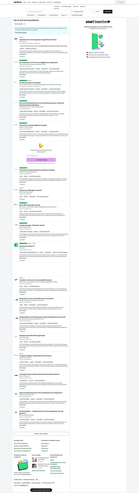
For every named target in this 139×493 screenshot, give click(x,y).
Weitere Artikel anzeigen (38, 470)
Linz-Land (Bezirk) (40, 46)
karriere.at (53, 457)
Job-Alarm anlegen (42, 160)
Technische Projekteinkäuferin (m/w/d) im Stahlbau (37, 170)
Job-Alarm (75, 6)
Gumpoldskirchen (33, 20)
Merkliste (82, 6)
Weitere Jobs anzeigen (41, 433)
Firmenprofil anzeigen (20, 32)
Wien (21, 176)
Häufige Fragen (18, 479)
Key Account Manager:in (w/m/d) (30, 190)
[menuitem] (32, 15)
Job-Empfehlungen (66, 6)
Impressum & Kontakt (29, 479)
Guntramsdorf (24, 380)
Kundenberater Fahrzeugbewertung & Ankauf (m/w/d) (37, 40)
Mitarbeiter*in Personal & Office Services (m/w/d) (36, 298)
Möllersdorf (44, 446)
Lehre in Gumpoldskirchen (21, 443)
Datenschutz (17, 482)
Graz (31, 46)
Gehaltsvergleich (26, 474)
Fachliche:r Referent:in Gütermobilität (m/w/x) (35, 280)
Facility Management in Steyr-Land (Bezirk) (58, 463)
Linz (34, 46)
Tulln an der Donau (25, 46)
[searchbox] (41, 156)
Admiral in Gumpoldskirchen (21, 446)
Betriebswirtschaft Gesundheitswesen (55, 467)
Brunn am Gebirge (24, 399)
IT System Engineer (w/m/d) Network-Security (35, 356)
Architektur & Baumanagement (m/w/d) (33, 125)
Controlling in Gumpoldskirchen (22, 450)
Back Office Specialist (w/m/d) (29, 205)
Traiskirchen (44, 450)
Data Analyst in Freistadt (57, 473)
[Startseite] (18, 2)
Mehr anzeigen (22, 54)
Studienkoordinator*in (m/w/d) (29, 83)
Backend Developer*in (27, 246)
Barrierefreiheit (26, 482)
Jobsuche (56, 6)
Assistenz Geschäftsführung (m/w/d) (32, 335)
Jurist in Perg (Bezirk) (56, 470)
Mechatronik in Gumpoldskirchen (22, 448)
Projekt (52, 460)
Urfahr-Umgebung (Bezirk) (67, 46)
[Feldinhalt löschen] (93, 11)
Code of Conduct (36, 482)
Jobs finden (108, 11)
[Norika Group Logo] (21, 486)
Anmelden (121, 2)
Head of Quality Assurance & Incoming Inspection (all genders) (40, 393)
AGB (37, 479)
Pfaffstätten (44, 448)
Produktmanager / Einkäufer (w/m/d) (31, 225)
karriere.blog (36, 455)
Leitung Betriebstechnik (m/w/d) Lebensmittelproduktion (39, 374)
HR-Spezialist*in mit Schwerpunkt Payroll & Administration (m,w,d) (42, 317)
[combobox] (49, 11)
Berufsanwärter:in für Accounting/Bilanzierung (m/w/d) (38, 62)
